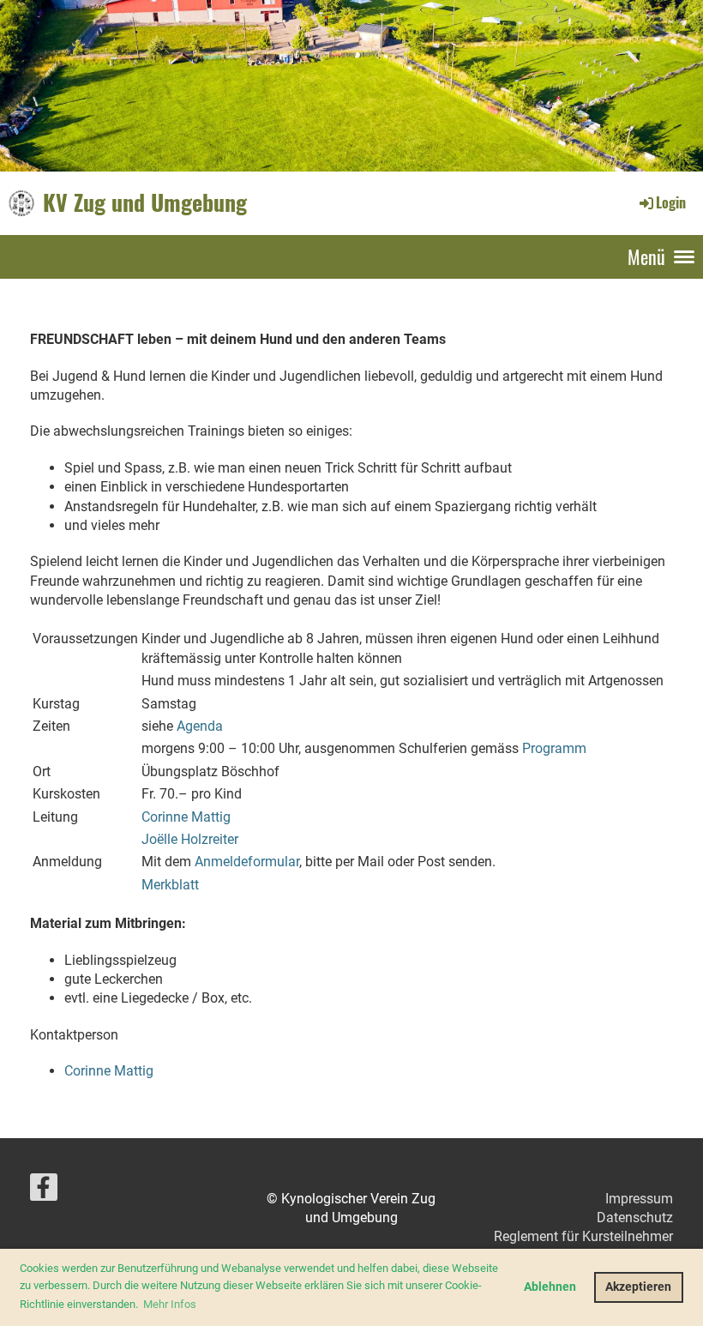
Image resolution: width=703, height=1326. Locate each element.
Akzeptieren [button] (638, 1287)
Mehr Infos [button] (169, 1304)
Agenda (200, 726)
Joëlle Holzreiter (189, 839)
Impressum (639, 1198)
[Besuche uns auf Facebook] (43, 1191)
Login (671, 202)
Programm (554, 748)
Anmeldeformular (247, 861)
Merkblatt (170, 885)
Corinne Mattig (186, 817)
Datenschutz (635, 1217)
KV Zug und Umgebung (145, 202)
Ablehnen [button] (550, 1287)
